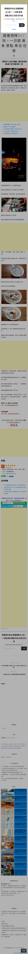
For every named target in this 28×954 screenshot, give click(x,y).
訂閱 (22, 25)
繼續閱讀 (14, 29)
